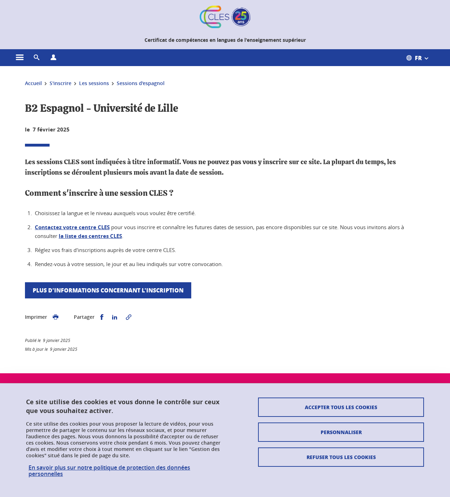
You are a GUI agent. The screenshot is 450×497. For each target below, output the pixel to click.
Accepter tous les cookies (341, 407)
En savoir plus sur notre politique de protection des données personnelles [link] (109, 470)
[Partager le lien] (128, 317)
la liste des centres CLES (90, 236)
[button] (36, 57)
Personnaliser (341, 431)
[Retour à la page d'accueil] (225, 17)
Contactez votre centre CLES (72, 227)
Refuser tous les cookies (341, 456)
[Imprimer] (55, 317)
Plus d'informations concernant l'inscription (108, 290)
